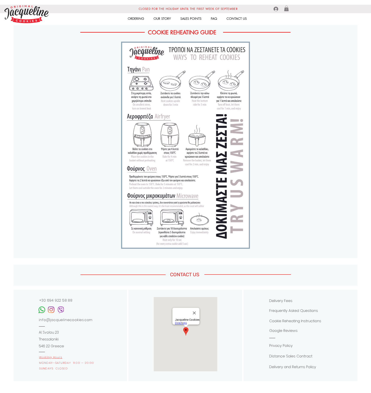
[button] (286, 8)
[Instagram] (51, 310)
